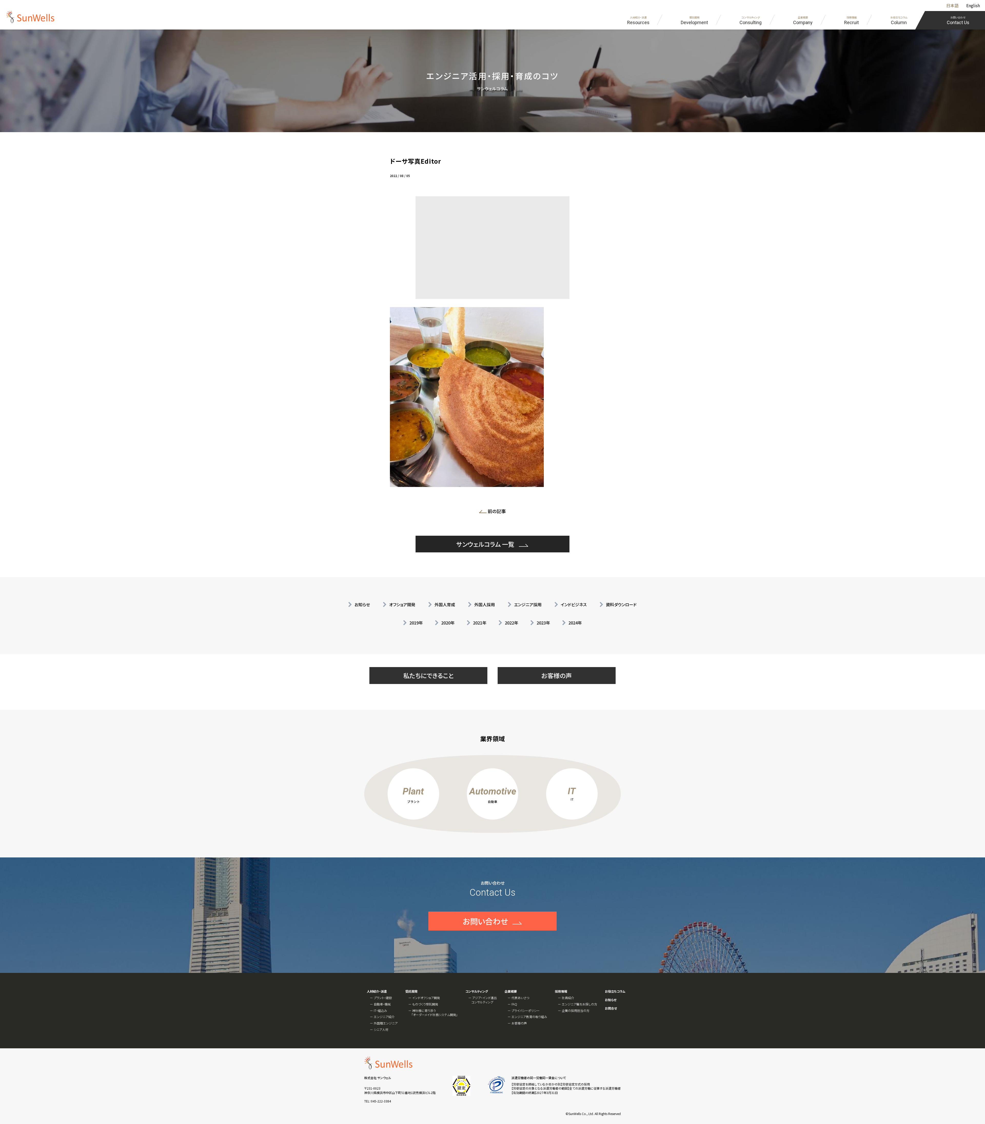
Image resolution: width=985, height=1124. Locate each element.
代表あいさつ (520, 997)
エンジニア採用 (527, 604)
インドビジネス (574, 604)
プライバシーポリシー (525, 1010)
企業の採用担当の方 (575, 1010)
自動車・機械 (382, 1004)
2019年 (416, 622)
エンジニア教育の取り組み (529, 1016)
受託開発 (411, 991)
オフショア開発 (402, 604)
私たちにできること (428, 675)
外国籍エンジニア (386, 1023)
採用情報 (561, 991)
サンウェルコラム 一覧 (485, 544)
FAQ (514, 1004)
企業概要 (511, 991)
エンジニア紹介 (384, 1016)
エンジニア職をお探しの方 (579, 1004)
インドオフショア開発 (426, 997)
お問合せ (611, 1008)
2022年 (511, 622)
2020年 (448, 622)
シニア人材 (381, 1029)
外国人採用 (484, 604)
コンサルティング (476, 991)
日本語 (952, 5)
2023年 (543, 622)
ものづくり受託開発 (425, 1004)
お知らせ (362, 604)
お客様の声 (556, 675)
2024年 (575, 622)
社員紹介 (568, 997)
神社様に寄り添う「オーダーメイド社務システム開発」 (434, 1012)
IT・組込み (380, 1010)
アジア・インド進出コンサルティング (484, 999)
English (973, 5)
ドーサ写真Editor (415, 161)
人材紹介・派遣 (377, 991)
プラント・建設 (383, 997)
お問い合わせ (485, 921)
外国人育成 (445, 604)
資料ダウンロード (621, 604)
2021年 (479, 622)
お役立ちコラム (615, 991)
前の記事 (498, 512)
